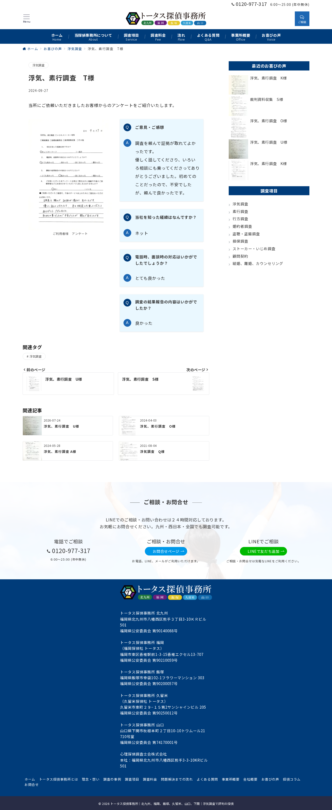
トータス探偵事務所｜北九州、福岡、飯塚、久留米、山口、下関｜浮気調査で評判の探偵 (172, 803)
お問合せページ (166, 551)
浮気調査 (38, 65)
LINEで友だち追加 (263, 551)
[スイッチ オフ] (286, 18)
